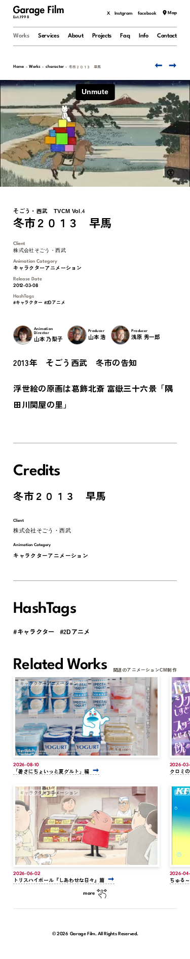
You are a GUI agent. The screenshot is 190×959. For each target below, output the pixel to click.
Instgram (124, 13)
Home (18, 67)
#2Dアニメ (54, 303)
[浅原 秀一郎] (120, 334)
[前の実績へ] (157, 65)
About (75, 36)
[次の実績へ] (172, 65)
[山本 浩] (76, 334)
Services (48, 36)
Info (143, 36)
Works (21, 36)
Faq (125, 36)
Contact (167, 36)
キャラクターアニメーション (47, 268)
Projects (102, 36)
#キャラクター (27, 303)
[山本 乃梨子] (22, 334)
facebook (147, 13)
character (55, 67)
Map (172, 13)
